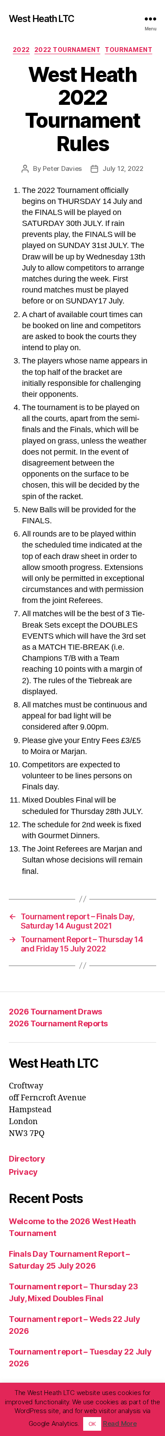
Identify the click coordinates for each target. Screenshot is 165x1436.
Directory (27, 1158)
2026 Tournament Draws (55, 1011)
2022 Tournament (67, 49)
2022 (21, 49)
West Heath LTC (41, 18)
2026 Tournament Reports (58, 1023)
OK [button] (92, 1423)
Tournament (128, 49)
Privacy (23, 1172)
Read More (120, 1423)
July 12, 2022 (123, 168)
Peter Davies (62, 168)
